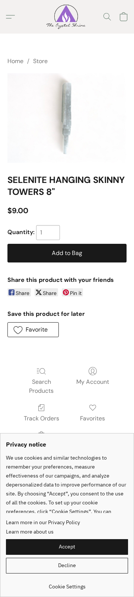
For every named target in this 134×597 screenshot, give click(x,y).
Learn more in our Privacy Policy (43, 522)
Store (40, 61)
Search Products (41, 386)
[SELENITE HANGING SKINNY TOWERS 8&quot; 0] (67, 118)
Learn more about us (30, 531)
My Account (92, 382)
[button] (66, 17)
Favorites (92, 418)
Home (15, 61)
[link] (67, 583)
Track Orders (41, 418)
